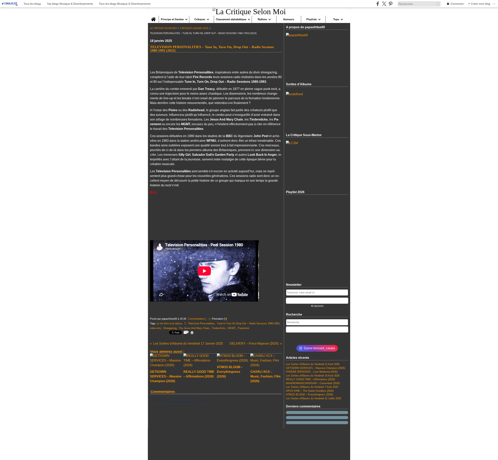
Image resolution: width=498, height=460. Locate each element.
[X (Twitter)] (384, 4)
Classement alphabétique (231, 19)
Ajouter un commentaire (182, 400)
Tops (336, 19)
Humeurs (288, 19)
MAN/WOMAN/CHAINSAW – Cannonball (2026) (313, 383)
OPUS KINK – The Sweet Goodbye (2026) (310, 390)
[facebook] (377, 4)
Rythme (262, 19)
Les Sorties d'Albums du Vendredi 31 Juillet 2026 (313, 398)
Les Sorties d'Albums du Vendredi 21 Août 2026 (312, 364)
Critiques (199, 19)
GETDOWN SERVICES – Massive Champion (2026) (315, 368)
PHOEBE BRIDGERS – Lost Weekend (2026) (312, 371)
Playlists (311, 19)
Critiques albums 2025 (194, 28)
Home (153, 17)
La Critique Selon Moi (163, 28)
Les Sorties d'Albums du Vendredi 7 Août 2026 (312, 386)
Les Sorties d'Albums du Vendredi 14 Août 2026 (312, 375)
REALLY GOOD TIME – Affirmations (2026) (310, 379)
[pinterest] (390, 4)
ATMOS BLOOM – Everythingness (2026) (309, 394)
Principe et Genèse (172, 19)
